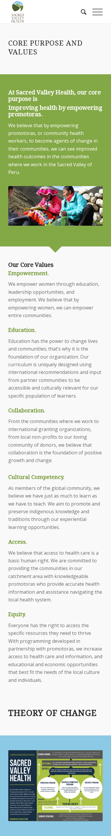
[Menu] (94, 12)
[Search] (80, 12)
